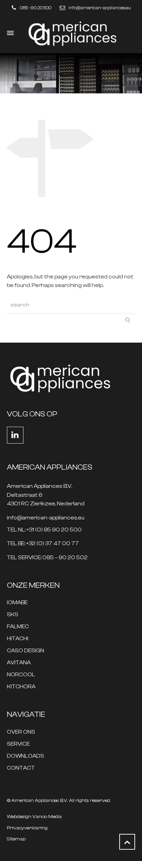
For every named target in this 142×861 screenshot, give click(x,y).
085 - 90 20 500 (35, 7)
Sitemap (16, 839)
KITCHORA (21, 686)
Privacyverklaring (27, 828)
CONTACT (21, 768)
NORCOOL (21, 674)
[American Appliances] (71, 33)
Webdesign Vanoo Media (34, 816)
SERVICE (18, 744)
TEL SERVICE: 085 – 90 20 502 (47, 557)
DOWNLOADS (25, 756)
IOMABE (17, 602)
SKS (12, 614)
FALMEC (18, 626)
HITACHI (17, 638)
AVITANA (19, 662)
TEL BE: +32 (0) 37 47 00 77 (43, 543)
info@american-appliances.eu (100, 7)
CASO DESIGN (25, 650)
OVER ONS (21, 732)
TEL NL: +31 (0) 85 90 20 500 (44, 529)
